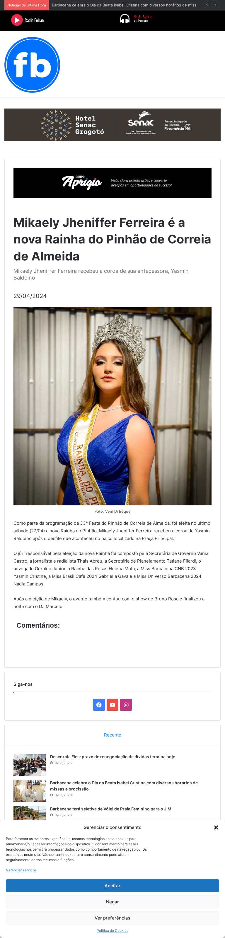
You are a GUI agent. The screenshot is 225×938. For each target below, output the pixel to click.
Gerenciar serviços (21, 870)
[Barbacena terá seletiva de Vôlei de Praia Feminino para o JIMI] (29, 817)
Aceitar (112, 885)
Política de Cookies (112, 930)
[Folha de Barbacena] (32, 65)
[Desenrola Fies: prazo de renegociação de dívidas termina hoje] (29, 765)
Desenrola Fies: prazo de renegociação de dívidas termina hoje (112, 756)
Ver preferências (112, 918)
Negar (112, 902)
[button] (216, 827)
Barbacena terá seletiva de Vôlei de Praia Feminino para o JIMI (111, 808)
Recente (112, 735)
